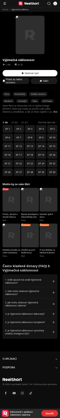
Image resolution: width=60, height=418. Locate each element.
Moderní (8, 101)
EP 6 (7, 137)
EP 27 (19, 172)
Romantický (20, 94)
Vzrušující (22, 101)
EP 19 (41, 154)
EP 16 (8, 154)
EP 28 (30, 172)
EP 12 (19, 146)
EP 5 (52, 128)
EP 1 (7, 128)
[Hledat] (49, 3)
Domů (5, 9)
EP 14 (41, 146)
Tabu (34, 101)
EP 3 (30, 128)
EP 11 (8, 146)
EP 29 (41, 172)
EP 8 (30, 137)
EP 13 (30, 146)
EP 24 (41, 163)
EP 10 (52, 137)
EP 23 (30, 163)
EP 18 (30, 154)
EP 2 (18, 128)
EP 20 (52, 154)
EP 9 (41, 137)
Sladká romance (38, 94)
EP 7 (18, 137)
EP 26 (8, 172)
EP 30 (52, 172)
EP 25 (52, 163)
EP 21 (8, 163)
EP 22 (19, 163)
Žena (6, 94)
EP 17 (19, 154)
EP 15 (52, 146)
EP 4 (41, 128)
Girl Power (47, 101)
